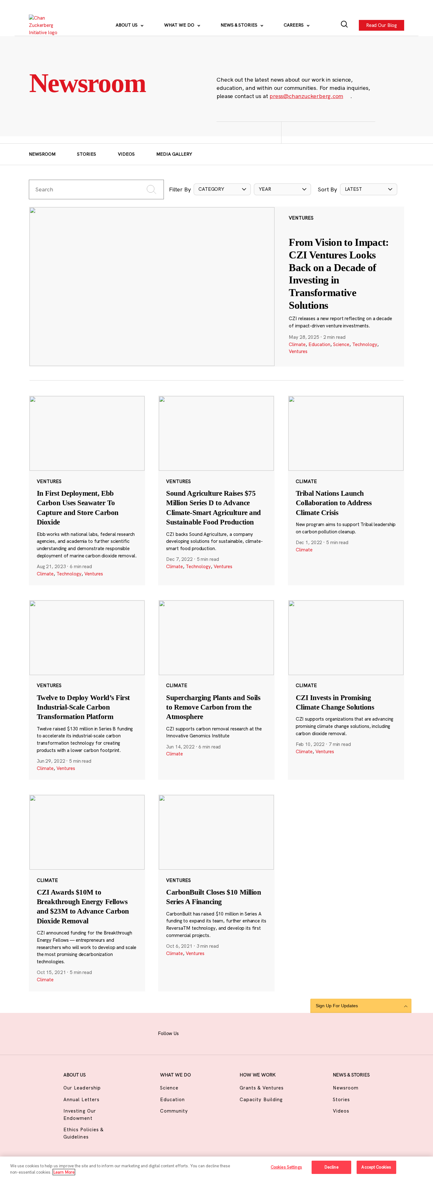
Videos (126, 154)
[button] (222, 189)
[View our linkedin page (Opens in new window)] (238, 1032)
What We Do (180, 25)
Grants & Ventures (262, 1088)
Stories (86, 154)
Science (341, 344)
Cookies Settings (286, 1167)
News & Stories (240, 25)
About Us (127, 25)
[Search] (344, 25)
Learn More (63, 1172)
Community (174, 1111)
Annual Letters (81, 1099)
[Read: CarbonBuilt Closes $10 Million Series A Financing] (216, 893)
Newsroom (42, 154)
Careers (294, 25)
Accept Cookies (376, 1167)
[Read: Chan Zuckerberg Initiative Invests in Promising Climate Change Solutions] (346, 689)
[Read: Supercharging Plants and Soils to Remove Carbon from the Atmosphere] (216, 689)
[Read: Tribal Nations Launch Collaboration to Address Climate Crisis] (346, 490)
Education (319, 344)
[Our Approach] (46, 25)
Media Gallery (174, 154)
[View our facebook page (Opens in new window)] (191, 1032)
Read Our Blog (381, 25)
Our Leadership (82, 1088)
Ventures (298, 351)
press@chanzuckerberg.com (306, 96)
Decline (331, 1167)
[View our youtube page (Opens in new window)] (269, 1032)
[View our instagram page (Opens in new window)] (207, 1032)
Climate (297, 344)
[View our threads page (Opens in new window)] (222, 1032)
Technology (364, 344)
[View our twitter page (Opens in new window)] (254, 1032)
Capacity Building (261, 1099)
